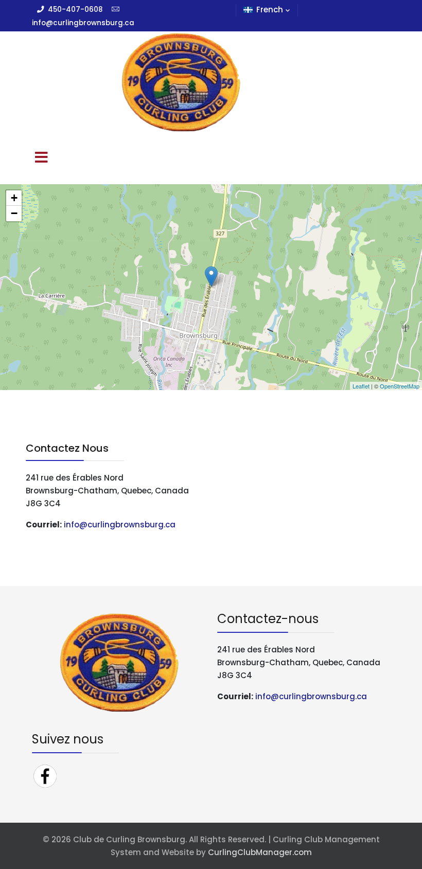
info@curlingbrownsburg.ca (119, 524)
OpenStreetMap (399, 386)
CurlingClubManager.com (260, 852)
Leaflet (361, 386)
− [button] (14, 213)
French (269, 9)
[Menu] (41, 158)
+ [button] (14, 197)
